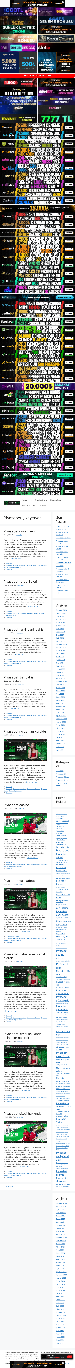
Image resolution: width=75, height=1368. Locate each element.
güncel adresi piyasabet (60, 841)
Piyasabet (43, 505)
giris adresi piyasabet (60, 832)
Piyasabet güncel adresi (62, 992)
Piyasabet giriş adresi (63, 972)
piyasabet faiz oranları (61, 948)
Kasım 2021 (60, 744)
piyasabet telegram (63, 1100)
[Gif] (37, 208)
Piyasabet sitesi (63, 1088)
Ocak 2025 (60, 629)
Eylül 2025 (60, 616)
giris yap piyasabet (61, 838)
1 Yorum (8, 1022)
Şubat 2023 (60, 697)
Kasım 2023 (60, 669)
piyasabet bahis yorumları (62, 875)
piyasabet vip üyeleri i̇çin (62, 1127)
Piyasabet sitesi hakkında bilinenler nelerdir (23, 1036)
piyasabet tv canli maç (63, 1107)
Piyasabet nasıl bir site (33, 565)
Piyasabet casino (16, 805)
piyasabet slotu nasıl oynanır (63, 1093)
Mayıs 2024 (60, 650)
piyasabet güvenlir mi (63, 1012)
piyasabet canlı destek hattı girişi (62, 918)
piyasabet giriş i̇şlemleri (63, 979)
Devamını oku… (16, 559)
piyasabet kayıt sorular (61, 1028)
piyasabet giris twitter (63, 961)
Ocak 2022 (60, 737)
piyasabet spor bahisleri (63, 1098)
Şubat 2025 (60, 626)
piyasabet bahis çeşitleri (63, 878)
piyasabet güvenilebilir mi (62, 1003)
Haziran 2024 (61, 647)
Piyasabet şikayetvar (15, 567)
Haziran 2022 (61, 722)
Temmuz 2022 (61, 719)
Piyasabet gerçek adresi (61, 954)
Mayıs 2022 (60, 725)
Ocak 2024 (60, 663)
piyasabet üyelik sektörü (62, 1168)
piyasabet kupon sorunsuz (62, 1040)
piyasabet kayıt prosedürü (62, 1026)
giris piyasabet (61, 835)
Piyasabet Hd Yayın (63, 538)
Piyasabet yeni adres (19, 881)
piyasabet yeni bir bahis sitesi (63, 1143)
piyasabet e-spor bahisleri (62, 941)
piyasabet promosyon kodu (63, 1074)
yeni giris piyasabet (62, 1186)
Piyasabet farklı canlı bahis (24, 629)
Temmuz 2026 (61, 610)
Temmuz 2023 (61, 681)
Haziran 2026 (61, 613)
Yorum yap (9, 569)
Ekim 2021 (60, 747)
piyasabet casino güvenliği (61, 930)
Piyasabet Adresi (62, 526)
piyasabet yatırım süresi (61, 1134)
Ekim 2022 (60, 709)
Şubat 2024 (60, 660)
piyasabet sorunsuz (60, 1096)
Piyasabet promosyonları (62, 1079)
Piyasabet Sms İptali (63, 563)
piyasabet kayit (60, 1022)
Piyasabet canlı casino (62, 906)
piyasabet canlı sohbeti (61, 927)
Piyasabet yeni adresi (61, 1140)
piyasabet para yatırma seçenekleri (61, 1065)
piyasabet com (61, 939)
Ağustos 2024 (61, 641)
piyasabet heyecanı (61, 1017)
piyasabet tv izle (62, 1116)
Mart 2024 (60, 657)
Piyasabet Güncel (62, 987)
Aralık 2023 (60, 666)
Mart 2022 (60, 731)
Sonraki (11, 1186)
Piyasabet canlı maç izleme (63, 923)
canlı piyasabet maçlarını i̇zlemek (62, 823)
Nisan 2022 (60, 728)
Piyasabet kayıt (60, 1024)
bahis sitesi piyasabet (60, 817)
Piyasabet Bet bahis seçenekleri (18, 679)
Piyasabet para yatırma (62, 1060)
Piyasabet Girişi (61, 977)
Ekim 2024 (60, 635)
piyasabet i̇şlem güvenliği (62, 1019)
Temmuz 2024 (61, 644)
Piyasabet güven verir (20, 531)
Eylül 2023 (60, 675)
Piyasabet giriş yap (63, 983)
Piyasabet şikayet (39, 613)
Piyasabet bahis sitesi (61, 869)
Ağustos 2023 (61, 678)
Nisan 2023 (60, 691)
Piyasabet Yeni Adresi (29, 505)
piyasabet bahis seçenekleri (61, 864)
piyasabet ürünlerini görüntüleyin (60, 1165)
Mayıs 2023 (60, 688)
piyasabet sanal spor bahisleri (63, 1086)
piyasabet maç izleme (62, 1048)
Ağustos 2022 (61, 716)
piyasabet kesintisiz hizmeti (62, 1037)
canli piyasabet (62, 821)
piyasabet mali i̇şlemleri (61, 1042)
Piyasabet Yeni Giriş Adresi (62, 1148)
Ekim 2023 (60, 672)
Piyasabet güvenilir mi (19, 565)
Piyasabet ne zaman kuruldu (25, 731)
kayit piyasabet (63, 847)
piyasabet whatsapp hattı (62, 1132)
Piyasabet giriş (62, 965)
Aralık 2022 (60, 703)
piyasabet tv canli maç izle (62, 1112)
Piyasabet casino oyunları (63, 935)
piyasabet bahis (62, 860)
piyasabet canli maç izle (62, 890)
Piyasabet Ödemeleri (62, 1163)
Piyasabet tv (62, 1103)
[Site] (37, 127)
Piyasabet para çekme (63, 1069)
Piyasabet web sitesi (63, 1129)
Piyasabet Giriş (27, 500)
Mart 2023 (60, 694)
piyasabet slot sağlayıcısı (62, 1091)
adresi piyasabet (61, 814)
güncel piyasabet (61, 844)
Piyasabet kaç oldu (63, 1033)
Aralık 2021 (60, 741)
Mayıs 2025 (60, 622)
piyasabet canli (61, 887)
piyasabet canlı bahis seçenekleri (62, 901)
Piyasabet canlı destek (62, 913)
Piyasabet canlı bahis (63, 896)
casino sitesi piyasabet (60, 827)
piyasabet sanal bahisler (63, 1083)
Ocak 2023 (60, 700)
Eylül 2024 (60, 638)
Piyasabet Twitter (56, 500)
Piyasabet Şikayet (41, 500)
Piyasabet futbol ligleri (20, 581)
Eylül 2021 (60, 750)
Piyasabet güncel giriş (62, 998)
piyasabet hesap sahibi (61, 1014)
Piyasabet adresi (61, 856)
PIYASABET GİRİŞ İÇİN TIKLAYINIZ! (37, 76)
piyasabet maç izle (62, 1044)
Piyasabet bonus (61, 882)
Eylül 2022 (60, 713)
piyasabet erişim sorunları (61, 944)
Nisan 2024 (60, 654)
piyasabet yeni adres (63, 1136)
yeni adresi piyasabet (63, 1184)
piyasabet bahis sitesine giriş (63, 873)
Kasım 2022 (60, 706)
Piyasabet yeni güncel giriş (62, 1156)
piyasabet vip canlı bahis (62, 1125)
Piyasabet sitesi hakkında (23, 1113)
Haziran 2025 (61, 619)
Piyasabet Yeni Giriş (62, 1146)
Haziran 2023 (61, 685)
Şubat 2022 (60, 734)
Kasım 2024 (60, 632)
